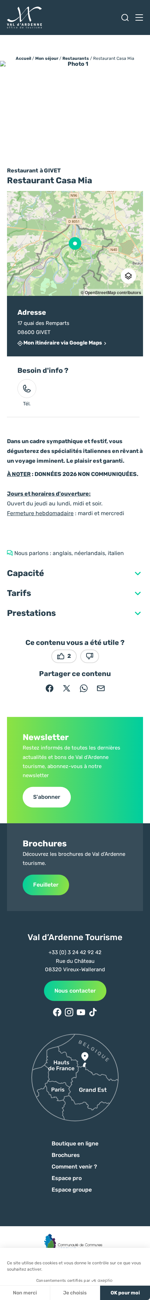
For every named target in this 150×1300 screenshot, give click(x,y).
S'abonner (46, 797)
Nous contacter (75, 990)
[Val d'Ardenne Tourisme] (24, 17)
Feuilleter (46, 884)
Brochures (66, 1155)
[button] (75, 573)
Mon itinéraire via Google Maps (62, 343)
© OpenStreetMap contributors (111, 292)
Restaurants (75, 58)
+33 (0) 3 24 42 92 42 (75, 952)
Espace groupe (72, 1189)
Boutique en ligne (75, 1143)
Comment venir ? (74, 1166)
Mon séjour (46, 58)
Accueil (23, 58)
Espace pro (67, 1178)
